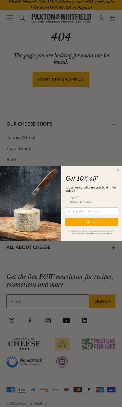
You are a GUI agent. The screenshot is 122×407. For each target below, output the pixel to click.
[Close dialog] (118, 170)
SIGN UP (91, 221)
